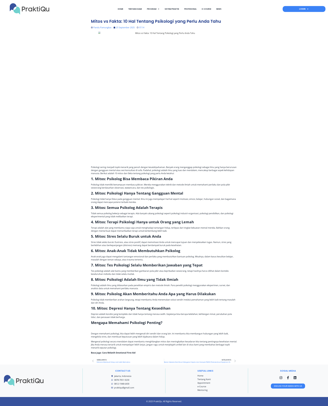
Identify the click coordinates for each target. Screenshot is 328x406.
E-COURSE (206, 9)
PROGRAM (151, 9)
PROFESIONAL (190, 9)
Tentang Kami (204, 379)
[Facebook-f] (288, 378)
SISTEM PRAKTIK (172, 9)
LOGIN (302, 8)
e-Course (201, 386)
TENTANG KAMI (135, 9)
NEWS (218, 9)
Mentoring (202, 390)
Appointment (203, 382)
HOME (120, 9)
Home (200, 375)
